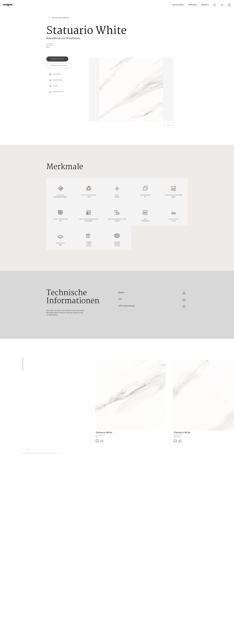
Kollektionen (177, 5)
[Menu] (229, 4)
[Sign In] (221, 4)
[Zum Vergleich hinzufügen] (101, 441)
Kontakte (205, 5)
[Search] (214, 4)
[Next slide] (172, 125)
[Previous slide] (164, 125)
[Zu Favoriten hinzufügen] (97, 441)
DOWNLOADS (192, 5)
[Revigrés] (7, 5)
